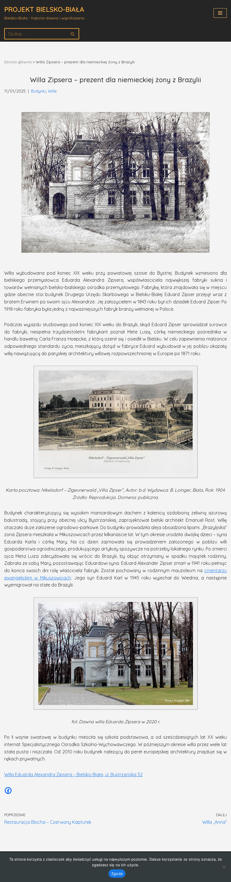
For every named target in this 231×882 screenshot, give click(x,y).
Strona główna (18, 61)
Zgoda (117, 873)
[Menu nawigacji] (220, 13)
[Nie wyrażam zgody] (224, 867)
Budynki (38, 91)
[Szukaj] (72, 33)
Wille (52, 91)
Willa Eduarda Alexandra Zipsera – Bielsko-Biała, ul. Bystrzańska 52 (73, 774)
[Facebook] (8, 790)
